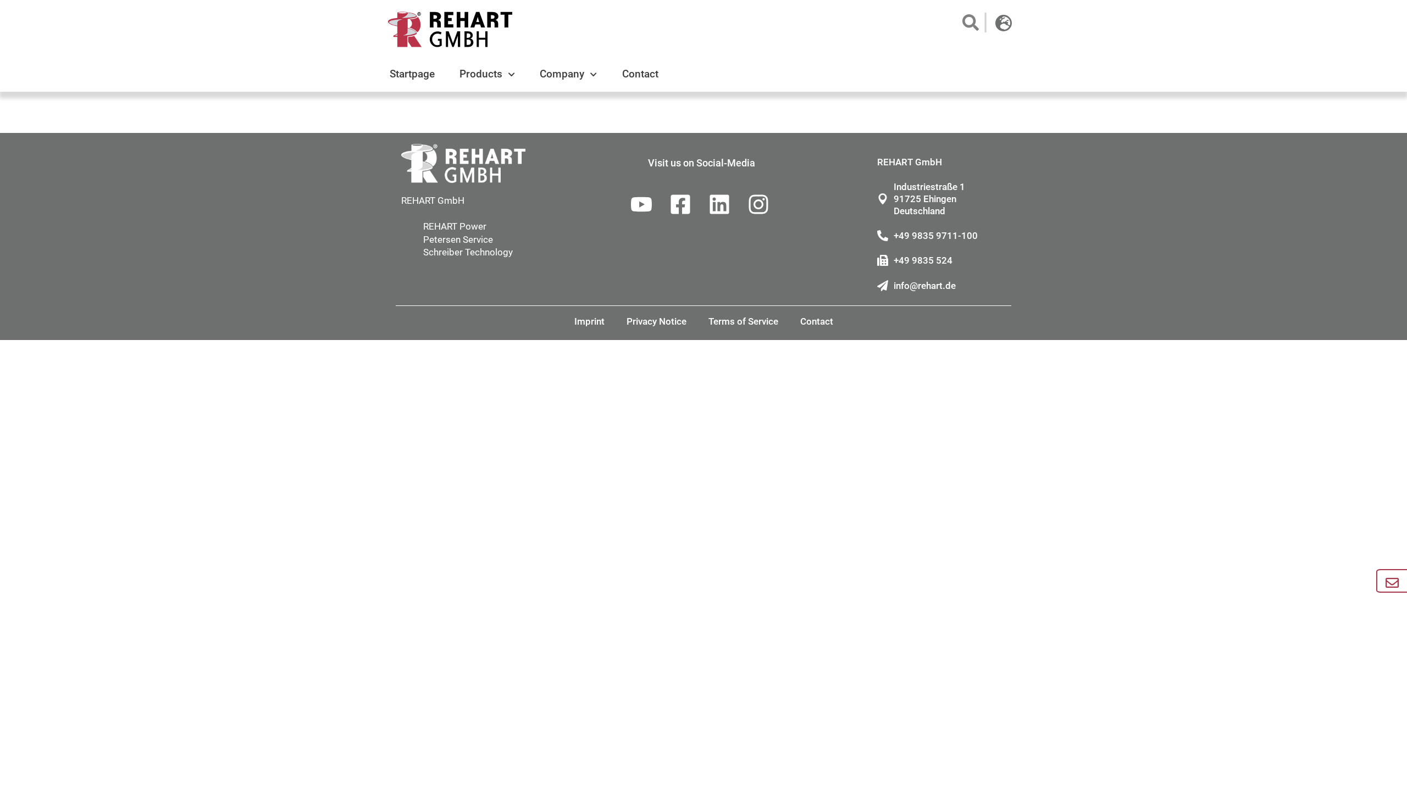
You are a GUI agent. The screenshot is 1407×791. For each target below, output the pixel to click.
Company (562, 74)
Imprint (589, 321)
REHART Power (454, 226)
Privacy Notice (656, 321)
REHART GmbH (432, 200)
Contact (640, 74)
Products (480, 74)
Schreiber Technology (468, 252)
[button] (969, 22)
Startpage (412, 74)
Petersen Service (458, 239)
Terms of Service (743, 321)
